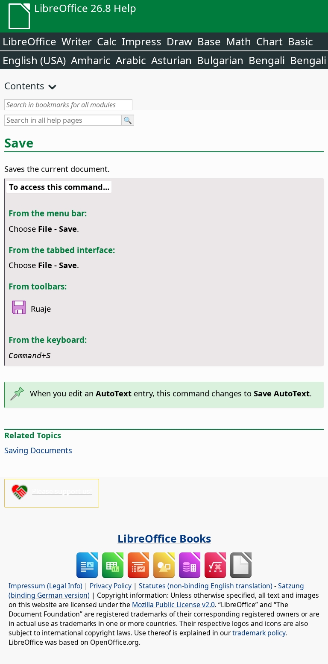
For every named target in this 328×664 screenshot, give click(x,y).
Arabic (131, 60)
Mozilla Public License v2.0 (173, 604)
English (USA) (34, 60)
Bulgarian (220, 60)
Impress (141, 41)
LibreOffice (29, 41)
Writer (77, 41)
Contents (24, 85)
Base (209, 41)
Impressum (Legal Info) (45, 585)
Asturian (171, 60)
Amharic (91, 60)
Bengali (267, 60)
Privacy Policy (111, 585)
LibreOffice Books (164, 538)
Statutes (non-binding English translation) (205, 585)
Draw (179, 41)
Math (238, 41)
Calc (107, 41)
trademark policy (258, 632)
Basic (300, 41)
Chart (269, 41)
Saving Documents (38, 450)
